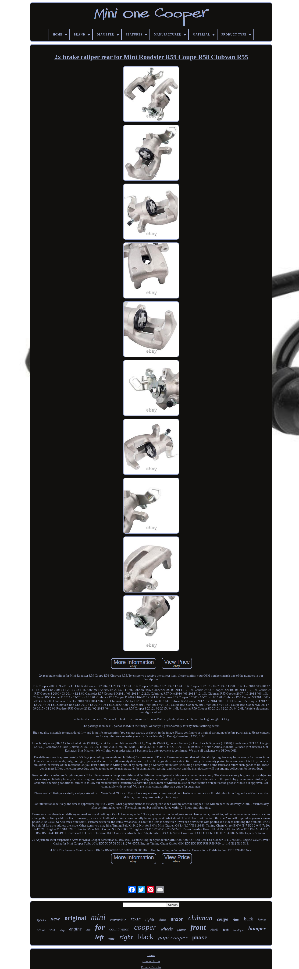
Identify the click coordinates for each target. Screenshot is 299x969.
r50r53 (214, 929)
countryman (119, 929)
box (88, 929)
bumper (257, 928)
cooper (145, 927)
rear (136, 918)
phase (199, 938)
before (262, 920)
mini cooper (173, 937)
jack (226, 929)
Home (151, 955)
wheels (167, 928)
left (99, 937)
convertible (118, 920)
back (248, 919)
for (100, 927)
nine (111, 939)
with (52, 929)
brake (41, 930)
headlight (238, 930)
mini (98, 917)
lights (150, 919)
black (145, 937)
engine (75, 928)
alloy (62, 930)
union (177, 919)
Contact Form (151, 961)
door (162, 920)
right (126, 937)
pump (181, 929)
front (198, 927)
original (75, 918)
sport (41, 919)
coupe (222, 919)
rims (236, 920)
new (55, 919)
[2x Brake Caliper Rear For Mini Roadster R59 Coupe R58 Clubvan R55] (151, 94)
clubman (200, 918)
